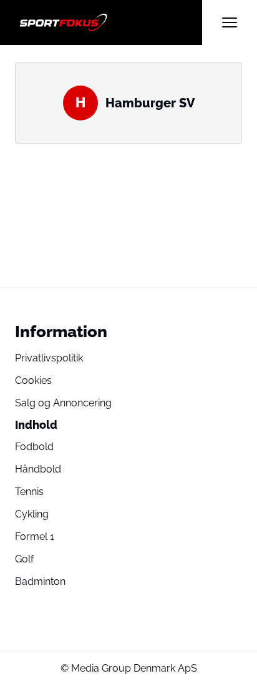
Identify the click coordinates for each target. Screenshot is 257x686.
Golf (24, 559)
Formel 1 (34, 536)
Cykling (32, 514)
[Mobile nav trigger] (229, 22)
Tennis (29, 491)
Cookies (33, 380)
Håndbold (38, 469)
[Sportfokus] (108, 22)
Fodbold (34, 447)
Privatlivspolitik (49, 358)
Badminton (40, 581)
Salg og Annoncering (63, 403)
